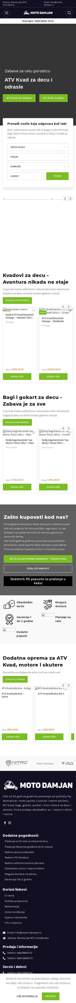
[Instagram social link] (9, 823)
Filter (57, 176)
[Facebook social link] (5, 823)
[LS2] (45, 763)
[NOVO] (20, 309)
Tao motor (11, 447)
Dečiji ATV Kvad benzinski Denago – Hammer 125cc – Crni (20, 318)
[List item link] (38, 896)
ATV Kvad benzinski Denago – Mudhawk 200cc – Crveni (53, 321)
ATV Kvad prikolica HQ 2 (19, 694)
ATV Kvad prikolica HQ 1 (55, 724)
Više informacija (27, 996)
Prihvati (51, 996)
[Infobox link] (38, 131)
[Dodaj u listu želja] (33, 311)
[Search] (69, 13)
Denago (10, 322)
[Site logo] (38, 12)
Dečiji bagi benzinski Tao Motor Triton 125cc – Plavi (20, 441)
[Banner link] (26, 232)
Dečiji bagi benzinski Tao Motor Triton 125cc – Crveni (55, 443)
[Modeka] (17, 763)
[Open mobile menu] (6, 13)
